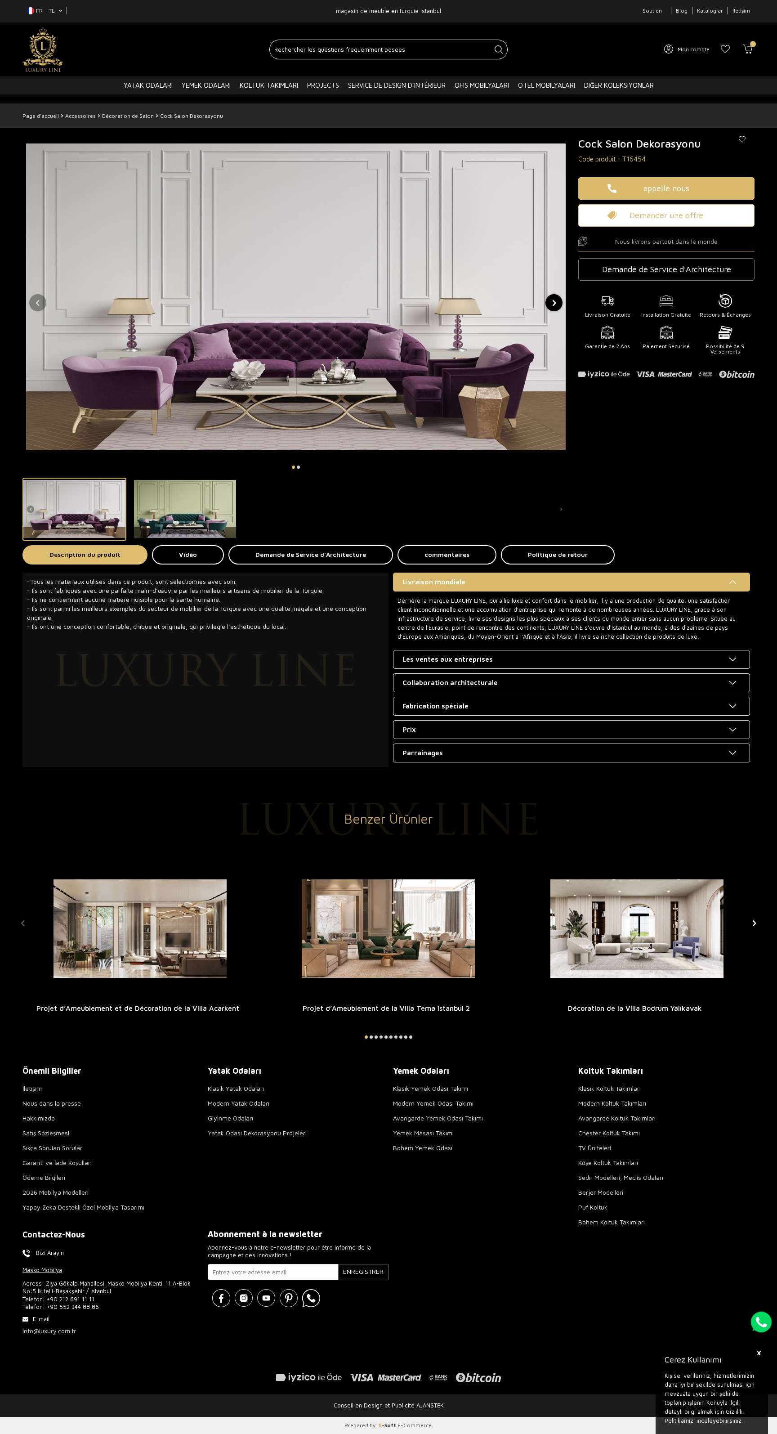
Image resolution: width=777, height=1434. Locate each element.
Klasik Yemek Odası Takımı (430, 1088)
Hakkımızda (38, 1118)
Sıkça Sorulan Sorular (52, 1148)
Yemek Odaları (206, 85)
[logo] (42, 49)
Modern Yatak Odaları (238, 1103)
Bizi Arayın (50, 1252)
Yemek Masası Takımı (423, 1133)
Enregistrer (363, 1271)
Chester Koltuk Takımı (609, 1133)
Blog (682, 10)
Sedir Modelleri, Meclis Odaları (620, 1177)
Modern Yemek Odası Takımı (433, 1103)
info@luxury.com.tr (49, 1331)
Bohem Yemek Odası (422, 1148)
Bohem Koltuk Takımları (611, 1222)
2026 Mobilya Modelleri (55, 1192)
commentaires (446, 554)
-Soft (387, 1425)
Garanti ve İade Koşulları (57, 1162)
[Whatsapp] (311, 1298)
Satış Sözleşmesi (45, 1133)
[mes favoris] (725, 49)
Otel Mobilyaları (546, 85)
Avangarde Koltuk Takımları (617, 1118)
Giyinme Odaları (230, 1118)
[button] (293, 467)
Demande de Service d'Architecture (310, 554)
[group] (295, 297)
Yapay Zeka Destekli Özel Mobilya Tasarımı (83, 1207)
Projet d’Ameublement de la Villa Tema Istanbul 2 (386, 1008)
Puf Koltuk (592, 1207)
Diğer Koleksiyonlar (619, 85)
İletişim (741, 10)
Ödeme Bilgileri (43, 1177)
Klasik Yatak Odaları (236, 1088)
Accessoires (80, 115)
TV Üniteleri (594, 1148)
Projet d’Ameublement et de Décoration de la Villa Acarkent (137, 1008)
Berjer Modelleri (600, 1192)
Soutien (652, 10)
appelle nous (666, 188)
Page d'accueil (40, 115)
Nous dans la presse (51, 1103)
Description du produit (85, 554)
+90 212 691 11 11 (70, 1299)
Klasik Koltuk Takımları (609, 1088)
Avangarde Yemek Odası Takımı (438, 1118)
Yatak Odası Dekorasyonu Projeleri (257, 1133)
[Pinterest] (289, 1298)
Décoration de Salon (128, 115)
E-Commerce (414, 1425)
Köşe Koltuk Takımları (608, 1162)
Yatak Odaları (148, 85)
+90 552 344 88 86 (73, 1306)
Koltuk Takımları (269, 85)
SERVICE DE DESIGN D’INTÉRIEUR (397, 85)
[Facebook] (221, 1298)
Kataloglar (710, 10)
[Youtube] (266, 1298)
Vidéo (188, 554)
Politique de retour (558, 554)
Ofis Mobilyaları (482, 85)
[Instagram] (244, 1298)
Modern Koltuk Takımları (612, 1103)
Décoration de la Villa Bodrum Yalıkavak (635, 1008)
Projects (323, 85)
